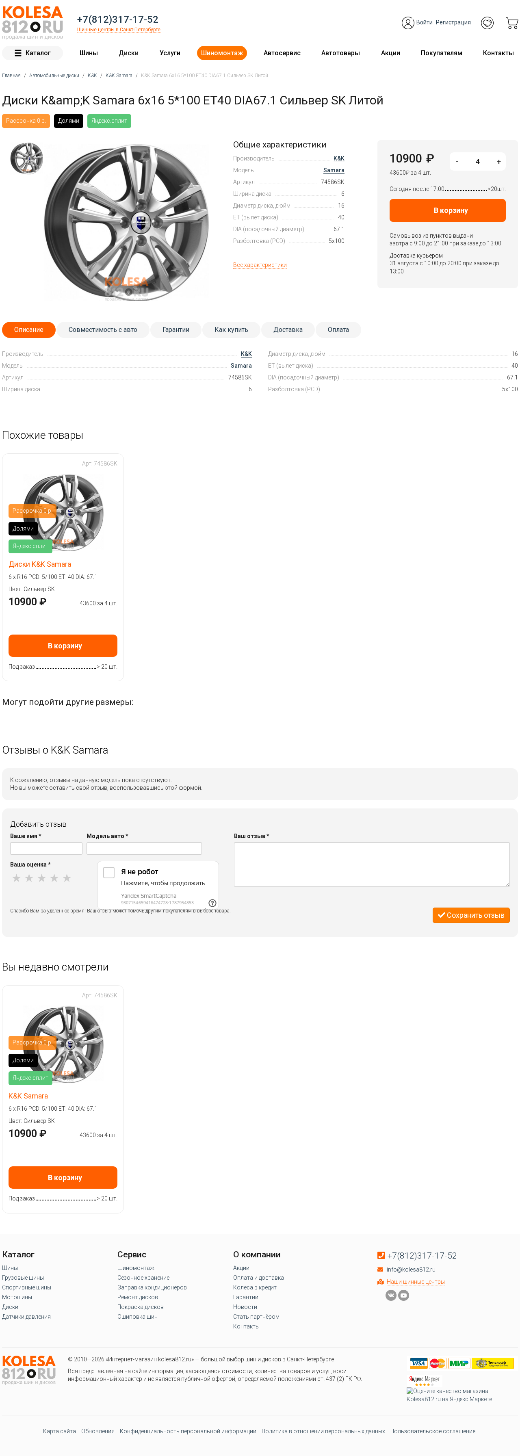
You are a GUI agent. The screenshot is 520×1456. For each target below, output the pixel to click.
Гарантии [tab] (175, 330)
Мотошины (17, 1297)
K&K (339, 158)
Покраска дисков (140, 1307)
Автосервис (282, 53)
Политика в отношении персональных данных (323, 1431)
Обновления (98, 1431)
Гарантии (245, 1297)
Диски (129, 53)
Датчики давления (26, 1316)
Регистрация (453, 22)
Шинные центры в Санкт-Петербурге (118, 29)
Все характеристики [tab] (260, 265)
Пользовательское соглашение (432, 1431)
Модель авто (107, 836)
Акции (390, 53)
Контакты (498, 53)
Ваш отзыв (251, 836)
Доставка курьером (416, 255)
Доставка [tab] (288, 330)
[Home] (32, 23)
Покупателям (441, 53)
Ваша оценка (30, 864)
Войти (424, 22)
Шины (89, 53)
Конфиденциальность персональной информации (188, 1431)
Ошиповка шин (137, 1316)
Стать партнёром (256, 1316)
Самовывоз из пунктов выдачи (431, 235)
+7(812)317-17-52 (117, 19)
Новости (245, 1307)
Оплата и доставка (258, 1277)
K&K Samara (28, 1096)
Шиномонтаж (222, 53)
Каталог (38, 53)
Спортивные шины (26, 1287)
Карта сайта (59, 1431)
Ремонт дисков (137, 1297)
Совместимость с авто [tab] (103, 330)
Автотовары (340, 53)
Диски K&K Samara (40, 564)
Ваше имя (25, 836)
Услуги (170, 53)
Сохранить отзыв (475, 915)
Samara (333, 170)
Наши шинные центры (416, 1281)
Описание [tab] (28, 330)
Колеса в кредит (255, 1287)
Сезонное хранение (143, 1277)
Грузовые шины (23, 1277)
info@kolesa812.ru (411, 1269)
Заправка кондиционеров (152, 1287)
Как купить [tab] (231, 330)
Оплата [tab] (338, 330)
